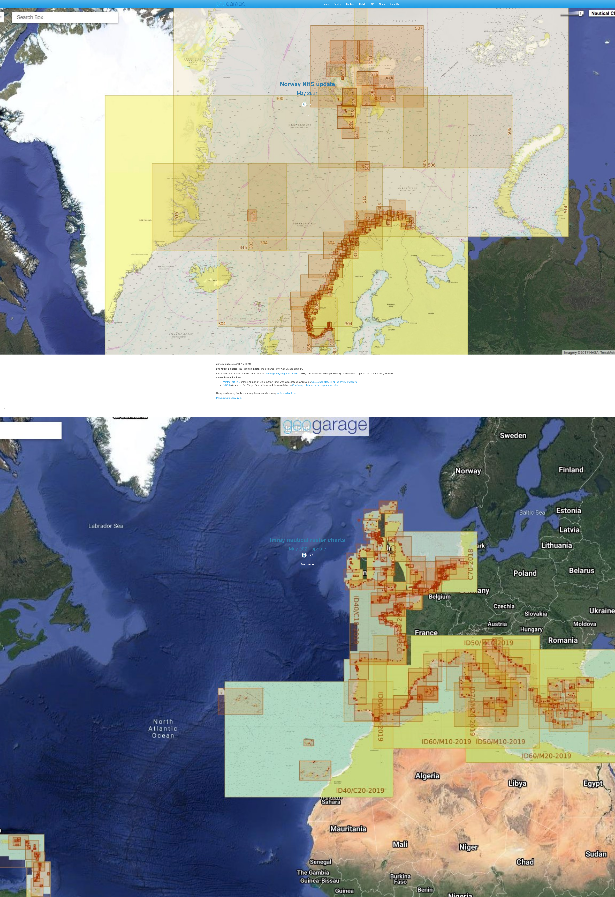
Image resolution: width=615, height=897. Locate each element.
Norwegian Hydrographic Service (282, 373)
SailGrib (227, 385)
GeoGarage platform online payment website (334, 381)
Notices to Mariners (286, 393)
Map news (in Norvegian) (229, 397)
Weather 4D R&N (231, 381)
